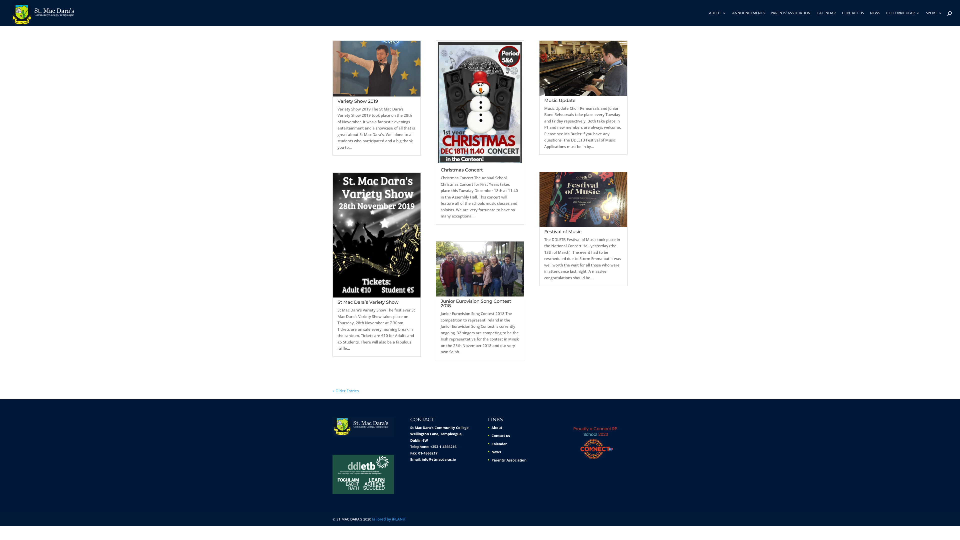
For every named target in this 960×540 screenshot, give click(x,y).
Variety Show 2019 (358, 101)
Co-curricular (900, 13)
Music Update (560, 100)
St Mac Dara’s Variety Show (368, 302)
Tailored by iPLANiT (388, 519)
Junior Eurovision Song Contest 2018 (476, 303)
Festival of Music (563, 231)
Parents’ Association (790, 13)
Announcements (748, 13)
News (875, 13)
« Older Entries (345, 390)
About (715, 13)
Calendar (826, 13)
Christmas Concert (462, 170)
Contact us (853, 13)
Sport (931, 13)
